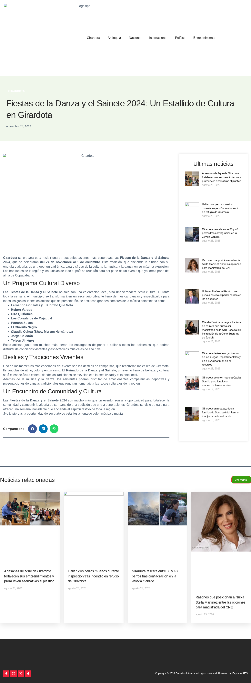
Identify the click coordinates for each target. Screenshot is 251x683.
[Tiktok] (28, 673)
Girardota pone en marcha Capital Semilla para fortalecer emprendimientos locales (221, 381)
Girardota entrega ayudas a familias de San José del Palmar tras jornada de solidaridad (220, 412)
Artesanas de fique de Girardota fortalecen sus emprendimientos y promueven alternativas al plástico (221, 177)
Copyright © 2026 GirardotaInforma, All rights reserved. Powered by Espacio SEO (201, 673)
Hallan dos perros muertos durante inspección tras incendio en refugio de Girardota (220, 208)
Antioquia (114, 37)
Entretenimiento (204, 37)
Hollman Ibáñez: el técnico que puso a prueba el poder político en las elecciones (221, 295)
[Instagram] (13, 673)
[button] (32, 428)
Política (180, 37)
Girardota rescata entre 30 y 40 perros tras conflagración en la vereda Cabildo (220, 233)
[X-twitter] (21, 673)
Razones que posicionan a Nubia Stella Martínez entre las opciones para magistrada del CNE (221, 264)
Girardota (93, 37)
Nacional (135, 37)
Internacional (158, 37)
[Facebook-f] (6, 673)
